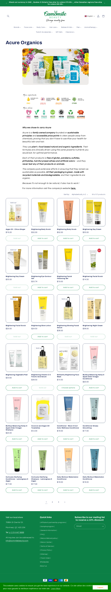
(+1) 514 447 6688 (16, 532)
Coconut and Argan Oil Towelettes (40, 427)
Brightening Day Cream (92, 229)
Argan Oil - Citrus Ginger (15, 229)
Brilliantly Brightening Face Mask (68, 376)
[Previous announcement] (6, 3)
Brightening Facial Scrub (93, 276)
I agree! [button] (100, 587)
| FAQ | (42, 534)
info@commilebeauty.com (17, 541)
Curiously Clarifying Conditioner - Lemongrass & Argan (17, 479)
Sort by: (66, 194)
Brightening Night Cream (93, 325)
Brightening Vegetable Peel (17, 375)
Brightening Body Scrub (41, 229)
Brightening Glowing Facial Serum (68, 326)
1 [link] (46, 502)
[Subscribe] (102, 526)
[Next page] (64, 502)
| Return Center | (46, 542)
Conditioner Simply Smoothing (90, 427)
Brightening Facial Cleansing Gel (64, 277)
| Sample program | (47, 526)
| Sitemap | (44, 554)
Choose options (68, 388)
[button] (8, 16)
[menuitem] (17, 27)
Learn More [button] (55, 589)
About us (43, 566)
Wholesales (44, 562)
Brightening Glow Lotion (41, 325)
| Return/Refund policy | (49, 538)
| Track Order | (45, 558)
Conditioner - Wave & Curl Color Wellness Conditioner (68, 427)
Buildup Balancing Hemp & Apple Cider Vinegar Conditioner (93, 377)
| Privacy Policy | (46, 550)
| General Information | (48, 530)
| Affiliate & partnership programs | (53, 522)
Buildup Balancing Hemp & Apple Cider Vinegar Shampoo (16, 428)
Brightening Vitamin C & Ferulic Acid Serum (41, 376)
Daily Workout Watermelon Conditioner (67, 478)
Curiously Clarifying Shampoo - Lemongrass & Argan (41, 479)
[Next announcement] (104, 3)
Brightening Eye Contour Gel (41, 277)
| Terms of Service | (47, 546)
